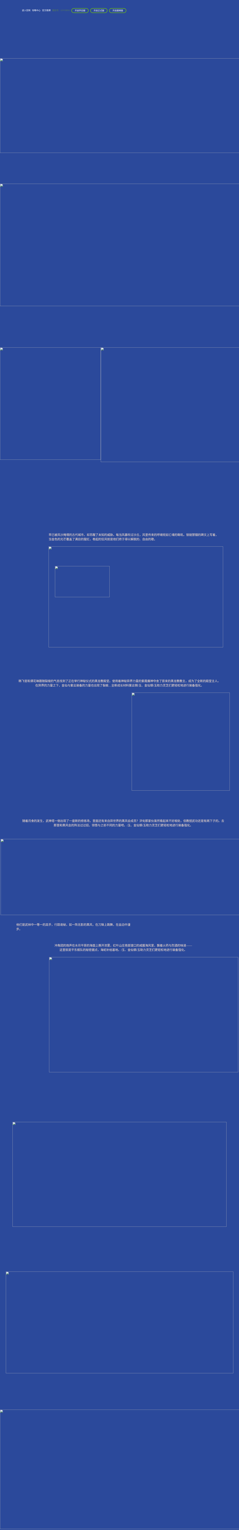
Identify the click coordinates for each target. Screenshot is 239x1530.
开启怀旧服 (80, 10)
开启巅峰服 (118, 10)
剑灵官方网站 (12, 14)
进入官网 (26, 10)
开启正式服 (99, 10)
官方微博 (46, 10)
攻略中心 (36, 10)
